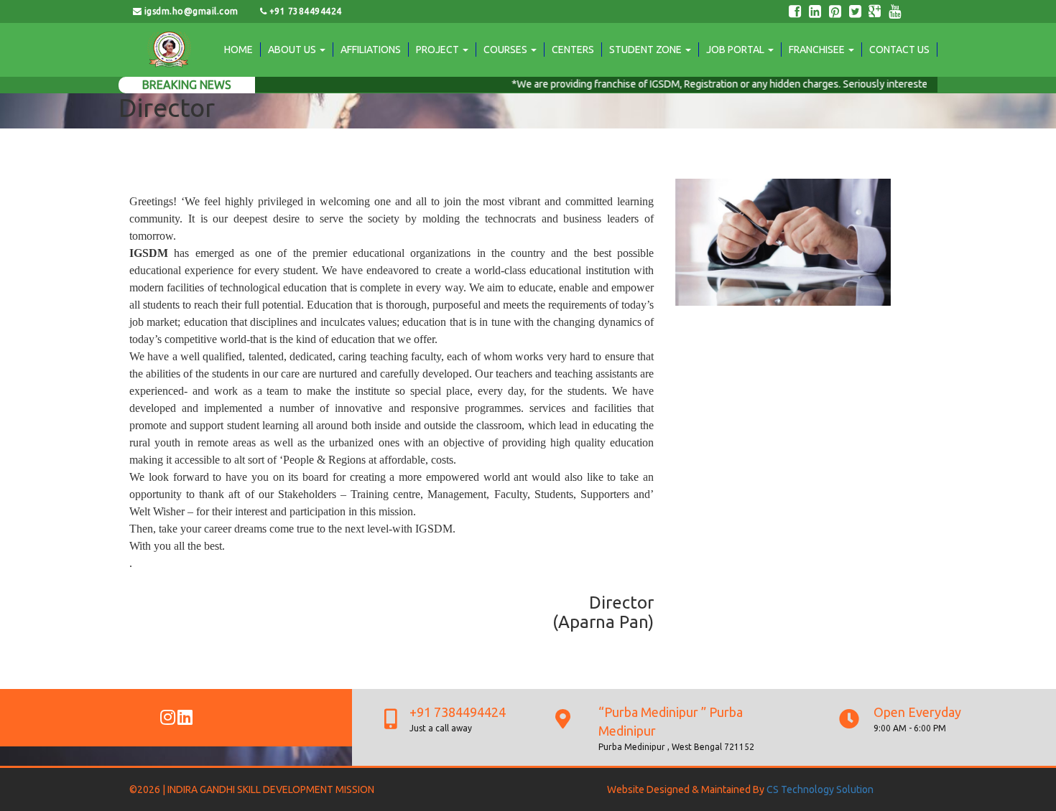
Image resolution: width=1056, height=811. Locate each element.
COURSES (506, 49)
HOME (238, 49)
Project (438, 49)
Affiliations (371, 49)
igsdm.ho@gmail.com (190, 11)
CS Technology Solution (820, 789)
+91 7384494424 (304, 11)
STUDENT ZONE (646, 49)
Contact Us (899, 49)
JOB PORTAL (736, 49)
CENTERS (573, 49)
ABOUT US (293, 49)
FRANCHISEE (818, 49)
